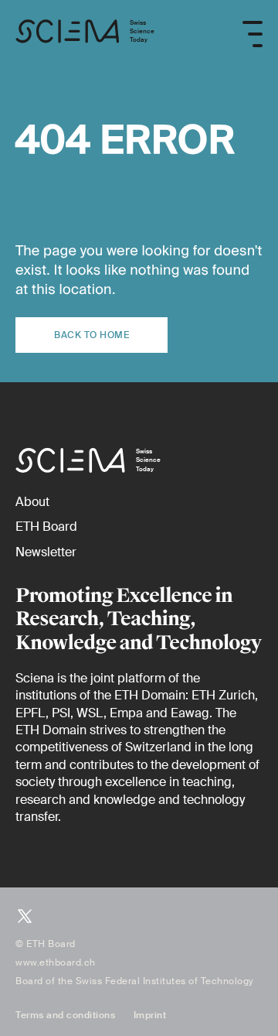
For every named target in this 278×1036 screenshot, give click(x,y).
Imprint (150, 1015)
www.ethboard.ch (55, 962)
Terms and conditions (65, 1015)
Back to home (91, 335)
